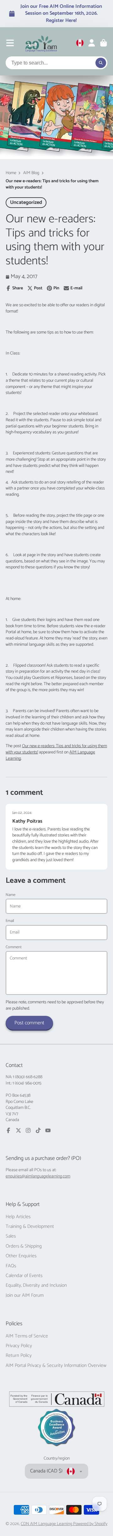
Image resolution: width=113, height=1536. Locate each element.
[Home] (41, 43)
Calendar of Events (24, 1275)
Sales (11, 1236)
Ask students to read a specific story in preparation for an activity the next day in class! (53, 668)
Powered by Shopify (90, 1524)
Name (10, 895)
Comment (14, 947)
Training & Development (30, 1226)
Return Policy (19, 1355)
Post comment (29, 1023)
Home (11, 173)
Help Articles (18, 1216)
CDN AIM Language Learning (47, 1524)
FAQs (11, 1266)
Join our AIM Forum (25, 1295)
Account (91, 43)
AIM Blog (31, 173)
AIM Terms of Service (27, 1336)
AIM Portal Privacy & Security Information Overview (56, 1365)
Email (10, 921)
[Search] (100, 63)
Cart (103, 43)
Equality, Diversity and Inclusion (36, 1285)
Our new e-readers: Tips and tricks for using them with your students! (56, 749)
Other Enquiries (21, 1256)
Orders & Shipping (24, 1246)
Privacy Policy (19, 1345)
